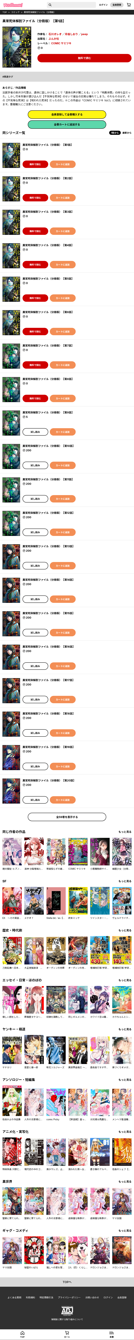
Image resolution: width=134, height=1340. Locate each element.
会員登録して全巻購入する (67, 114)
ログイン (103, 4)
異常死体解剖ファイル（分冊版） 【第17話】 (49, 680)
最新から (127, 132)
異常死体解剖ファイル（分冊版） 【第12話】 (49, 512)
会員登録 (117, 4)
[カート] (129, 5)
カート (67, 1337)
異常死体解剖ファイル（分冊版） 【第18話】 (49, 713)
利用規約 (30, 1297)
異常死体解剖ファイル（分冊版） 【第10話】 (49, 446)
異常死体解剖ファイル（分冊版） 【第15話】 (49, 613)
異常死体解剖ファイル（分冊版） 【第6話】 (48, 312)
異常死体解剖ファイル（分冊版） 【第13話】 (49, 546)
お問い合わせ (92, 1297)
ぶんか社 (54, 38)
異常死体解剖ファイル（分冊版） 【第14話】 (49, 579)
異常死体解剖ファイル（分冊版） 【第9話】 (48, 412)
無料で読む (84, 58)
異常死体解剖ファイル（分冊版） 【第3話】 (48, 211)
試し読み (35, 431)
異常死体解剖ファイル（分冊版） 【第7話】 (48, 345)
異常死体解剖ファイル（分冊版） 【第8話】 (48, 379)
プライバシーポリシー (69, 1297)
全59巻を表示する (67, 817)
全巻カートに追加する (67, 124)
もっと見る (125, 831)
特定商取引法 (46, 1297)
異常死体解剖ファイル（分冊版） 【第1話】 (48, 144)
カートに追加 (63, 164)
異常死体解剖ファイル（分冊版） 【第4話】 (48, 245)
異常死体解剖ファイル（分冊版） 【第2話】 (48, 178)
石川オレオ (55, 34)
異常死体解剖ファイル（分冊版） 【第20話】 (49, 780)
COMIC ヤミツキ (61, 43)
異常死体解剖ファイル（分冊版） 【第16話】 (49, 646)
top (4, 12)
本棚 (112, 1337)
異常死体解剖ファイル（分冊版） (40, 12)
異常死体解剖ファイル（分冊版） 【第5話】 (48, 278)
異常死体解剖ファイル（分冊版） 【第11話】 (48, 479)
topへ (67, 1282)
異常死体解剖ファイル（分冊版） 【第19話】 (49, 747)
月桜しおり (71, 34)
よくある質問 (14, 1297)
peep (84, 34)
